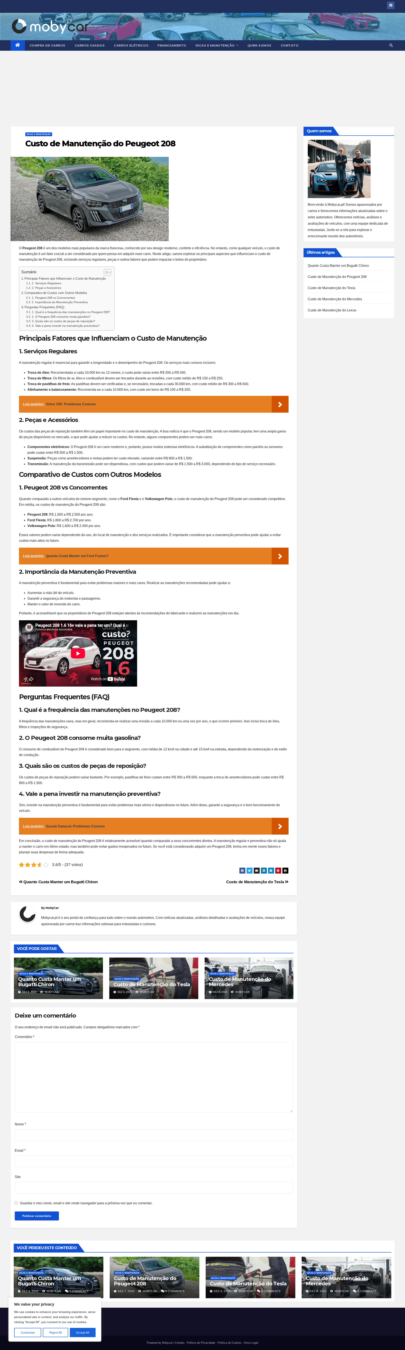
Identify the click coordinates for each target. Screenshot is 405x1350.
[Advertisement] (202, 82)
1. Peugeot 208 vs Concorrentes (53, 297)
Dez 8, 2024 (30, 1291)
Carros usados (90, 45)
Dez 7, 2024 (126, 1291)
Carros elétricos (131, 45)
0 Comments (79, 1291)
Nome (20, 1124)
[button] (391, 45)
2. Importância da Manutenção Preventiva (60, 302)
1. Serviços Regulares (46, 283)
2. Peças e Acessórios (46, 287)
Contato (290, 45)
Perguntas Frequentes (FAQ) (44, 307)
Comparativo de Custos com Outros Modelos (55, 293)
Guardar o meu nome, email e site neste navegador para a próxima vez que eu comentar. (86, 1203)
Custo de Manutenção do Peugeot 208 (337, 277)
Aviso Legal (251, 1342)
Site (18, 1177)
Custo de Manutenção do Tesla (255, 882)
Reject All (55, 1332)
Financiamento (172, 45)
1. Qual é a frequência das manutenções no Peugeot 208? (71, 312)
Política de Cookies (230, 1342)
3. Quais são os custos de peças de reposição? (63, 321)
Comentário (24, 1037)
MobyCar (52, 908)
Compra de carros (47, 45)
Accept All (82, 1332)
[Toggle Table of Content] (105, 272)
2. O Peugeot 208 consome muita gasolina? (61, 316)
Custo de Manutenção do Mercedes (240, 981)
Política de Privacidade (201, 1342)
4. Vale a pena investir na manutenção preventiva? (66, 325)
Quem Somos (259, 45)
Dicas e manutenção (216, 45)
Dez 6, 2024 (222, 1291)
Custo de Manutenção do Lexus (332, 310)
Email (20, 1150)
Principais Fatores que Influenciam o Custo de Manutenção (65, 278)
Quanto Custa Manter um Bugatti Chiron (60, 882)
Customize (28, 1332)
